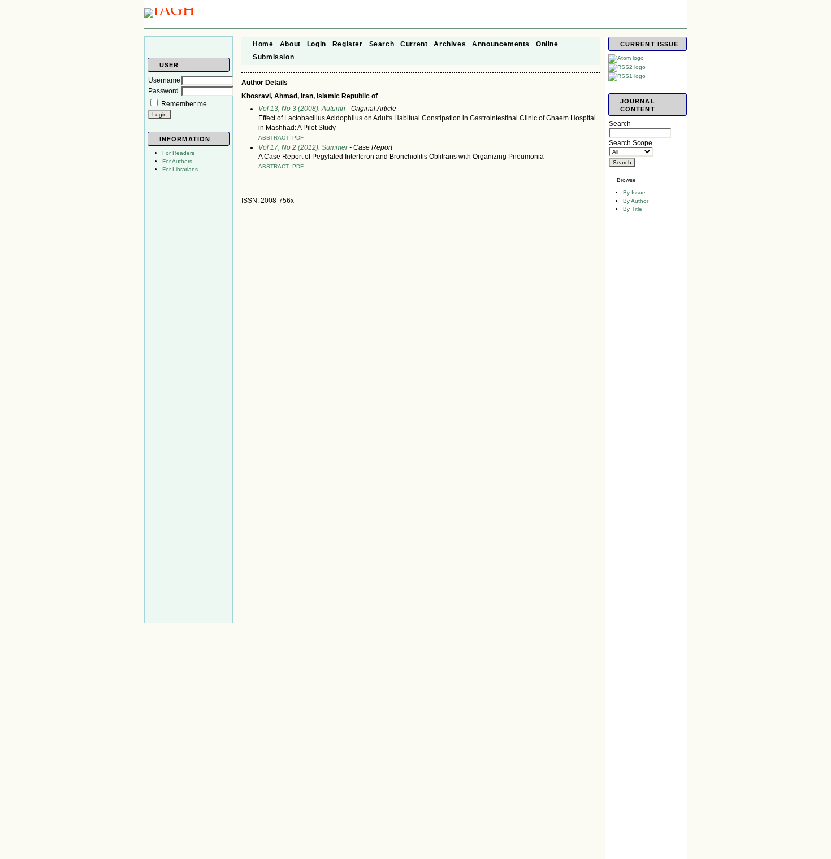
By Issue (634, 192)
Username (164, 80)
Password (163, 91)
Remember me (184, 104)
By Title (632, 209)
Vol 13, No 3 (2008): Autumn (301, 108)
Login (316, 44)
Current (413, 44)
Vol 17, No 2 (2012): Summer (303, 147)
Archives (450, 44)
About (290, 44)
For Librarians (180, 169)
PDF (298, 138)
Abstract (273, 138)
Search (382, 44)
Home (263, 44)
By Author (635, 201)
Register (347, 44)
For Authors (177, 161)
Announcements (501, 44)
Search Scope (630, 143)
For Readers (178, 153)
